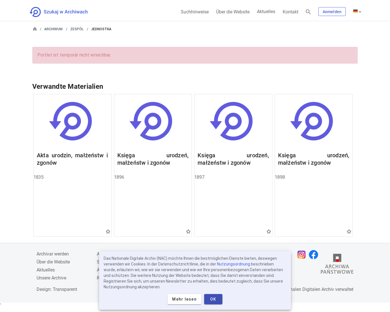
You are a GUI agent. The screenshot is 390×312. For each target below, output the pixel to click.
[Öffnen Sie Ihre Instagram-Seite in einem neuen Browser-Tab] (303, 254)
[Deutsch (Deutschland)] (357, 12)
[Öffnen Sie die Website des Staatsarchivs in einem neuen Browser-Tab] (337, 265)
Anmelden (332, 11)
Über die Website (233, 12)
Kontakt (290, 12)
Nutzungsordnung (233, 264)
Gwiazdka (108, 231)
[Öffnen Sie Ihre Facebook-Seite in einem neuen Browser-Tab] (315, 254)
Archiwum (53, 29)
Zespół (76, 29)
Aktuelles (266, 11)
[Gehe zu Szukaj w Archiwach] (64, 12)
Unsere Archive (51, 278)
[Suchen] (308, 12)
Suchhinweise (195, 12)
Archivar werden (53, 254)
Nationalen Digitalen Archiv (306, 289)
